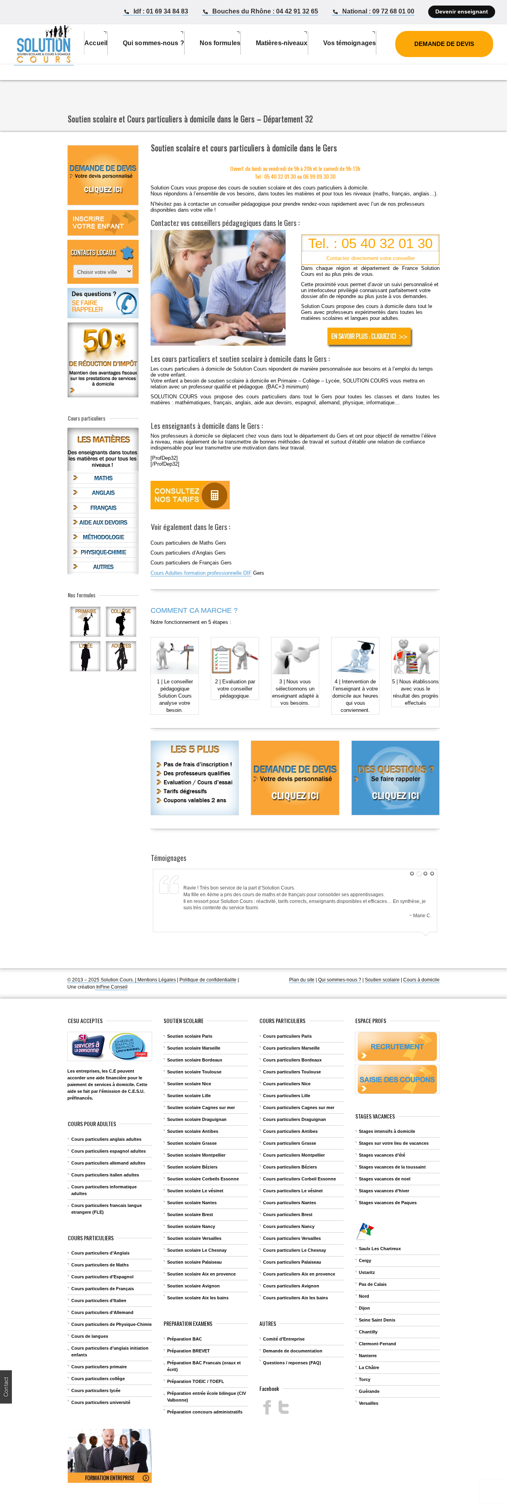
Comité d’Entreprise (284, 1339)
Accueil (95, 43)
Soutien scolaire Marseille (193, 1048)
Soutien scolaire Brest (190, 1214)
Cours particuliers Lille (286, 1095)
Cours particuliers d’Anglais (100, 1253)
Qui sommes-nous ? (339, 980)
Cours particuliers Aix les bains (295, 1297)
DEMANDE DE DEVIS (444, 43)
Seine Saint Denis (377, 1320)
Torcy (364, 1379)
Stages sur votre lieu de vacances (394, 1143)
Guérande (369, 1391)
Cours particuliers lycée (95, 1390)
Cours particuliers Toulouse (292, 1071)
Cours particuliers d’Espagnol (102, 1276)
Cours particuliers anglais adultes (106, 1139)
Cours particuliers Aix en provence (299, 1274)
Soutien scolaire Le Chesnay (197, 1250)
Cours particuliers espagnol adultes (108, 1151)
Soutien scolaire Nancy (191, 1226)
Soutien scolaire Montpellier (196, 1155)
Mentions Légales (156, 980)
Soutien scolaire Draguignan (197, 1119)
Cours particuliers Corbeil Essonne (299, 1178)
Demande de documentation (292, 1350)
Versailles (368, 1403)
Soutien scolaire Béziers (192, 1167)
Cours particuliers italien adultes (105, 1174)
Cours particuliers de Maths (100, 1264)
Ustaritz (367, 1272)
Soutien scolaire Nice (189, 1083)
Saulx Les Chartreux (380, 1248)
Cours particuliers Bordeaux (292, 1060)
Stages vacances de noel (384, 1178)
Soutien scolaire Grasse (192, 1143)
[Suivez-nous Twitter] (283, 1407)
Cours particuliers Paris (287, 1036)
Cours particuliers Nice (287, 1083)
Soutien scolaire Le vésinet (195, 1190)
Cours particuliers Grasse (289, 1143)
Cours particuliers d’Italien (98, 1300)
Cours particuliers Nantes (289, 1202)
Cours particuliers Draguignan (294, 1119)
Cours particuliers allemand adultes (108, 1163)
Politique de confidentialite (207, 980)
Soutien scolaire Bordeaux (194, 1060)
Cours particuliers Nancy (288, 1226)
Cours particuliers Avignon (291, 1285)
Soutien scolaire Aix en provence (201, 1274)
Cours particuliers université (100, 1402)
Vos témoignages (349, 43)
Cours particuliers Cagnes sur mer (298, 1107)
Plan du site (301, 980)
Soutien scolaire (382, 980)
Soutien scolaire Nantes (192, 1202)
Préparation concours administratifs (204, 1412)
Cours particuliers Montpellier (294, 1155)
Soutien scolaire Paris (189, 1036)
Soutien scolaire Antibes (192, 1131)
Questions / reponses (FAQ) (292, 1362)
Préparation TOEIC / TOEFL (195, 1381)
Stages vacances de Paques (388, 1202)
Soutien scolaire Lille (189, 1095)
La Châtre (369, 1367)
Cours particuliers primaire (99, 1366)
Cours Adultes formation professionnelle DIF (201, 573)
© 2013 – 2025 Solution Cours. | (102, 980)
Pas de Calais (373, 1284)
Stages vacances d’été (382, 1155)
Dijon (364, 1308)
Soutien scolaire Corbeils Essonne (203, 1178)
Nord (364, 1296)
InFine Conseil (111, 987)
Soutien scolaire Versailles (194, 1238)
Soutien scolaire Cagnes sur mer (201, 1107)
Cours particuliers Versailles (292, 1238)
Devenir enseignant (461, 11)
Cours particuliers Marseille (291, 1048)
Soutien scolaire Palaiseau (194, 1262)
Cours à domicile (421, 980)
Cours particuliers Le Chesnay (294, 1250)
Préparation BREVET (188, 1350)
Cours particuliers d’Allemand (102, 1312)
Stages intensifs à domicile (387, 1131)
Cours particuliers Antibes (290, 1131)
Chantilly (368, 1331)
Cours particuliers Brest (288, 1214)
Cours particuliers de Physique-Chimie (111, 1324)
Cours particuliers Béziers (290, 1167)
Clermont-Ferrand (377, 1343)
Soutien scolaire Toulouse (194, 1071)
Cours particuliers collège (98, 1378)
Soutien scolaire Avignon (193, 1285)
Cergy (365, 1260)
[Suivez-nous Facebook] (267, 1407)
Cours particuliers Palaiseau (292, 1262)
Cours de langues (89, 1336)
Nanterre (368, 1355)
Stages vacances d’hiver (384, 1190)
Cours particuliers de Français (102, 1288)
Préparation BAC (184, 1339)
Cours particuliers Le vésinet (293, 1190)
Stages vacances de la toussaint (392, 1167)
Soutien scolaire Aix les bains (198, 1297)
